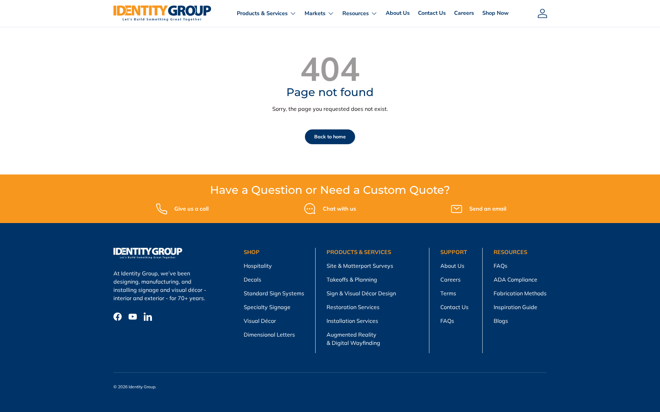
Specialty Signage (267, 307)
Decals (252, 279)
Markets (315, 13)
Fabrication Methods (520, 293)
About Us (398, 13)
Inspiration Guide (515, 307)
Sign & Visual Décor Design (361, 293)
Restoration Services (353, 307)
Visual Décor (260, 320)
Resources (355, 13)
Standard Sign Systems (274, 293)
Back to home (330, 137)
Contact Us (432, 13)
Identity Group (142, 386)
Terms (448, 293)
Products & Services (262, 13)
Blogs (501, 320)
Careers (464, 13)
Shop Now (495, 13)
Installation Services (352, 320)
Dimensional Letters (269, 334)
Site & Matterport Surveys (360, 265)
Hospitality (258, 265)
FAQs (447, 320)
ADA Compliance (515, 279)
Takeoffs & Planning (352, 279)
